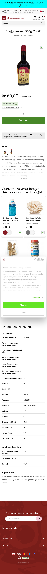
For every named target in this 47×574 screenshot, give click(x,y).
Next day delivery (6, 11)
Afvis (23, 312)
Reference (18, 35)
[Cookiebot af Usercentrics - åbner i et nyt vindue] (34, 259)
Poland (30, 35)
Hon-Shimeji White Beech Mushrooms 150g (33, 220)
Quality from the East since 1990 (16, 11)
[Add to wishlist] (41, 47)
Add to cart (23, 120)
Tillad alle (23, 305)
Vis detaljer (35, 298)
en (43, 11)
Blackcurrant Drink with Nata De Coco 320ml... (10, 220)
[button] (23, 528)
